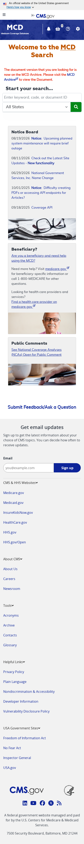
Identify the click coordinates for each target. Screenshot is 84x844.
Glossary (10, 645)
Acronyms (11, 615)
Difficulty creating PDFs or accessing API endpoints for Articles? (41, 192)
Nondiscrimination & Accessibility (29, 691)
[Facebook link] (42, 803)
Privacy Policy (13, 672)
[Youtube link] (33, 803)
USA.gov (9, 767)
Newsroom (11, 588)
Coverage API (41, 207)
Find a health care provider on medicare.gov (34, 304)
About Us (10, 569)
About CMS (11, 559)
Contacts (10, 635)
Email (7, 458)
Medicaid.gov (13, 502)
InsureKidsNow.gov (18, 512)
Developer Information (20, 701)
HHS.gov (9, 532)
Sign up (67, 468)
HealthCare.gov (15, 522)
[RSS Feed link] (59, 803)
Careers (9, 579)
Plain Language (15, 681)
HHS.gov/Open (14, 542)
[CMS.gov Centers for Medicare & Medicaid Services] (42, 16)
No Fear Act (12, 748)
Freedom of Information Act (24, 738)
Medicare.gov (13, 493)
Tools (7, 605)
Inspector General (17, 758)
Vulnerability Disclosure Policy (26, 711)
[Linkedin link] (25, 803)
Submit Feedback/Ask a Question (42, 407)
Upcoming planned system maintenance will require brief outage (41, 143)
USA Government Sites (20, 728)
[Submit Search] (76, 107)
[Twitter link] (51, 803)
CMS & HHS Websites (19, 482)
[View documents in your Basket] (58, 29)
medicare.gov (56, 269)
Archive (9, 625)
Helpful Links (13, 662)
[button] (49, 29)
